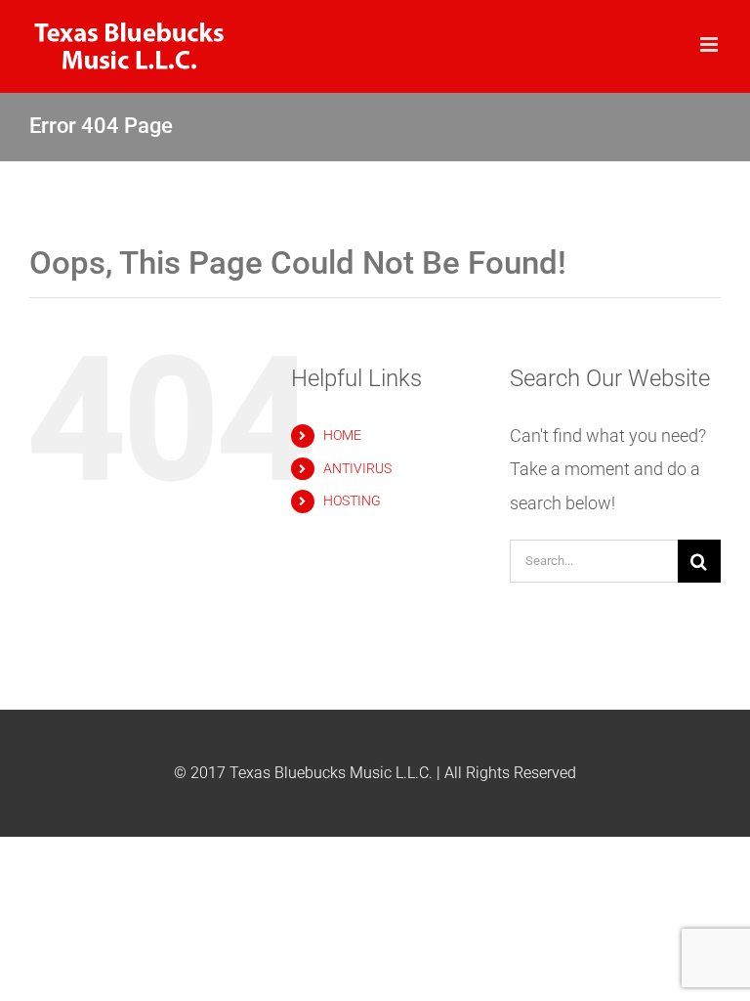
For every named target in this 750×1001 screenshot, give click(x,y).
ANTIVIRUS (357, 468)
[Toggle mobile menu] (710, 44)
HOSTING (352, 500)
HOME (342, 435)
